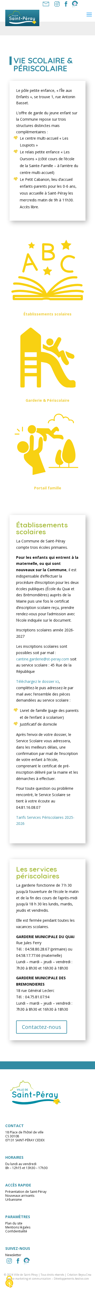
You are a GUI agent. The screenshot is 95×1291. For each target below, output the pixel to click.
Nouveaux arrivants (19, 1195)
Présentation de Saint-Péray (25, 1191)
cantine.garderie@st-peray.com (43, 658)
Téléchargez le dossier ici (37, 681)
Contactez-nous (41, 1026)
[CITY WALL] (27, 1261)
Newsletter (13, 1255)
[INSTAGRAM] (9, 1261)
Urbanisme (13, 1199)
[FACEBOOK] (66, 4)
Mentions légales (17, 1227)
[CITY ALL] (75, 4)
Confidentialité (16, 1231)
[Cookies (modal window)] (9, 1282)
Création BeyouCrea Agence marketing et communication (48, 1276)
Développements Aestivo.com (71, 1278)
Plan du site (13, 1223)
